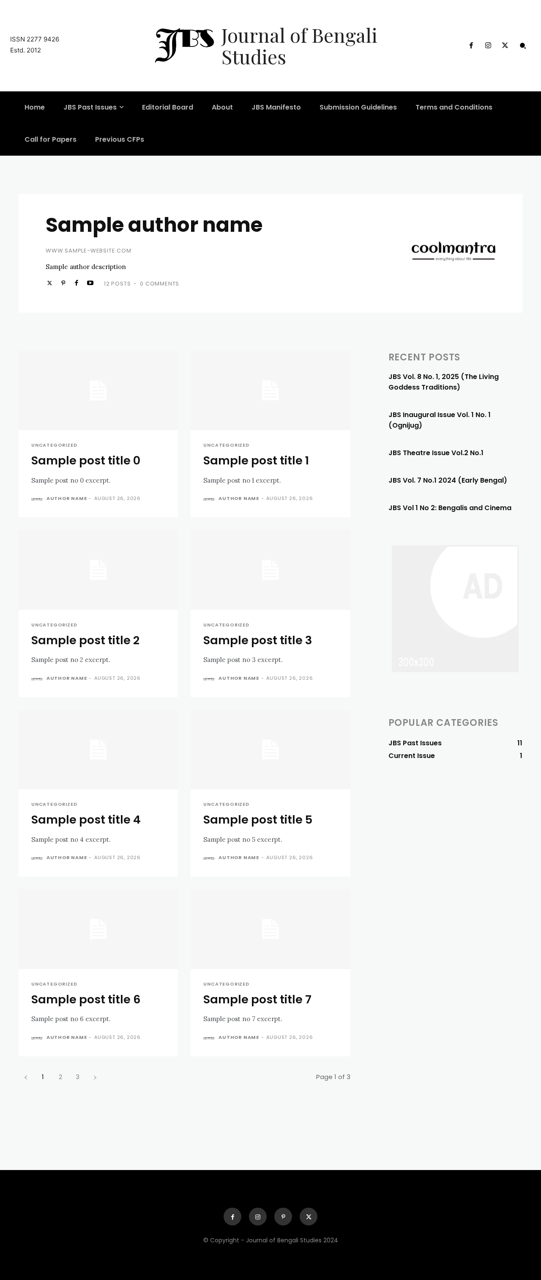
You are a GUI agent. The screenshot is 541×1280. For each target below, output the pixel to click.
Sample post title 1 (256, 460)
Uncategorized (54, 445)
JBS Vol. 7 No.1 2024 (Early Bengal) (447, 480)
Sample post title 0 (85, 460)
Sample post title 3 (257, 640)
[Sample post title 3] (270, 570)
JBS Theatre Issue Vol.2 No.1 (436, 453)
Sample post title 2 (85, 640)
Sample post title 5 (257, 819)
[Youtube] (90, 282)
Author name (66, 498)
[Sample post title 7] (270, 929)
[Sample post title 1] (270, 391)
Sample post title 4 (86, 819)
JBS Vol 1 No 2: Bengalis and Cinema (449, 508)
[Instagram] (488, 45)
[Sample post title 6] (98, 929)
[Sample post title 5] (270, 750)
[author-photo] (38, 499)
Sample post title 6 (86, 999)
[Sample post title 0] (98, 391)
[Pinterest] (63, 282)
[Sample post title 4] (98, 750)
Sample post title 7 (257, 999)
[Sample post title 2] (98, 570)
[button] (523, 46)
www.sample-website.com (88, 251)
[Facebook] (470, 45)
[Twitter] (505, 45)
